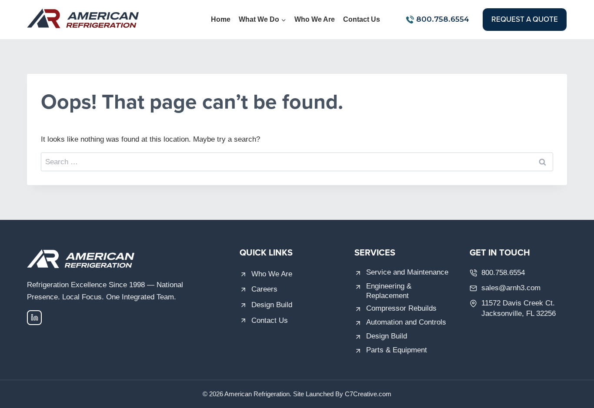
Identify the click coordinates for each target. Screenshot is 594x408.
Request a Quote (524, 19)
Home (220, 19)
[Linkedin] (34, 317)
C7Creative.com (368, 394)
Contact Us (361, 19)
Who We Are (314, 19)
